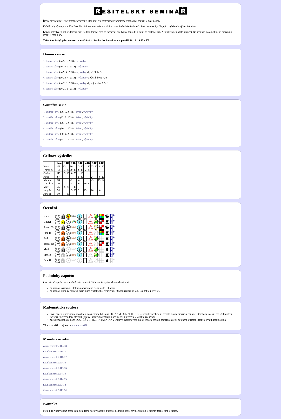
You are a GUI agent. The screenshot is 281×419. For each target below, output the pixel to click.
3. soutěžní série (51, 123)
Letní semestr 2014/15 (54, 373)
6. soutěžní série (51, 139)
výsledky (81, 61)
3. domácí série (51, 72)
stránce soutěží (79, 325)
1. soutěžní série (51, 111)
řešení (79, 111)
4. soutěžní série (51, 128)
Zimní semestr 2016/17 (55, 357)
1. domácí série (51, 61)
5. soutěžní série (51, 134)
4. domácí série (51, 77)
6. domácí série (51, 88)
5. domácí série (51, 83)
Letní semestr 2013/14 (54, 384)
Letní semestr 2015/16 (54, 362)
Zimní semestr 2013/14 (55, 390)
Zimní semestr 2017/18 (55, 346)
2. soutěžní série (51, 117)
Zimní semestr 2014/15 (55, 379)
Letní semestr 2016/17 (54, 351)
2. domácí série (51, 66)
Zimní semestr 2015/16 (55, 368)
